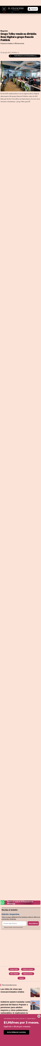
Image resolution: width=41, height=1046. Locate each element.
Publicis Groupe (28, 969)
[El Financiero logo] (16, 9)
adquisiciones (27, 973)
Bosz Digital (14, 973)
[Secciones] (4, 9)
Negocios (4, 31)
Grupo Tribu (14, 969)
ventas (21, 978)
